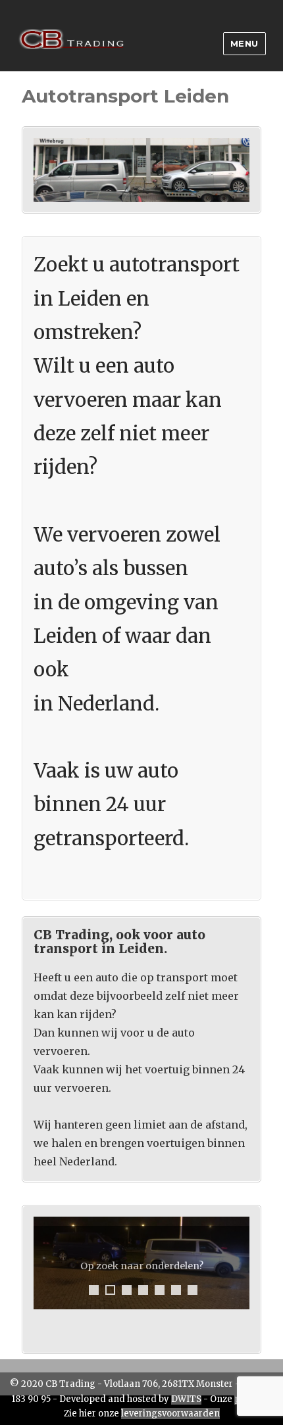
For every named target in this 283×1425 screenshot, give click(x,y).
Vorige (45, 1263)
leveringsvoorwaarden (170, 1413)
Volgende (237, 1263)
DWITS (186, 1399)
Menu (244, 43)
